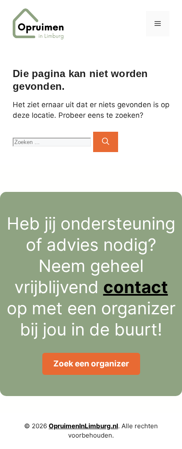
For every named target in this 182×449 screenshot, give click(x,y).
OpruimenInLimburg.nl (83, 426)
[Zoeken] (105, 142)
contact (135, 287)
